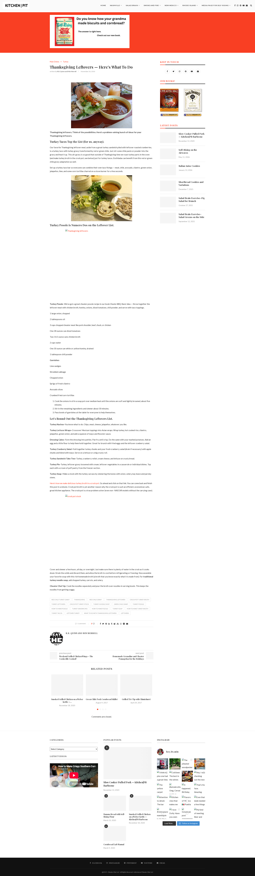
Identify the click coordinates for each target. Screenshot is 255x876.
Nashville (115, 5)
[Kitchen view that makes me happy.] (174, 800)
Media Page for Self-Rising (215, 5)
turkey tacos (57, 613)
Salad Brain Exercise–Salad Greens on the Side (191, 216)
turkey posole (138, 604)
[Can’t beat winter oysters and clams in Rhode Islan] (187, 776)
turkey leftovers (58, 604)
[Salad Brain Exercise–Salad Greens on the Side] (168, 218)
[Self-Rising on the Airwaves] (168, 153)
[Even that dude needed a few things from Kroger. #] (199, 800)
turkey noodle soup (101, 604)
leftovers (125, 613)
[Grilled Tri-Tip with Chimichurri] (136, 685)
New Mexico (171, 5)
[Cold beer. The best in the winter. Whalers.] (174, 776)
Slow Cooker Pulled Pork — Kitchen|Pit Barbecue (191, 135)
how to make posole (60, 609)
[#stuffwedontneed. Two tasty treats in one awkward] (199, 763)
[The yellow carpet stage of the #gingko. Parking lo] (162, 788)
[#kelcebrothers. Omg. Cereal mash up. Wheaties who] (174, 788)
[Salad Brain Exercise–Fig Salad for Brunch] (168, 202)
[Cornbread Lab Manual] (114, 833)
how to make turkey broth (137, 609)
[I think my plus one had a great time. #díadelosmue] (162, 776)
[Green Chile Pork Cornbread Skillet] (102, 685)
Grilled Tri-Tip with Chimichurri (136, 699)
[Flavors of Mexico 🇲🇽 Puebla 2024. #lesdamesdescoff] (187, 800)
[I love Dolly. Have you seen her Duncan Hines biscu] (174, 813)
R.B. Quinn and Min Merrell (66, 71)
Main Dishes (54, 62)
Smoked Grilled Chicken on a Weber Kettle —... (67, 700)
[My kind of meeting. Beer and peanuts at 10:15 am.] (199, 813)
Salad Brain (132, 5)
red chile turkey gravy (61, 599)
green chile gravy (121, 604)
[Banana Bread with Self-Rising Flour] (114, 803)
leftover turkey (73, 613)
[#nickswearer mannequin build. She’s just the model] (162, 813)
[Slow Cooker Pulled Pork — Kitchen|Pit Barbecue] (168, 137)
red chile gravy (96, 599)
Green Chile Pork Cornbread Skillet (102, 699)
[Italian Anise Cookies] (168, 170)
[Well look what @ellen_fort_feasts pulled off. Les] (162, 763)
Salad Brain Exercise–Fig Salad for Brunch (192, 199)
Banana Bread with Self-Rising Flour (114, 815)
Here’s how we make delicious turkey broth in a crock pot (74, 483)
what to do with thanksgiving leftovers (100, 613)
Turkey (65, 62)
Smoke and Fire (151, 5)
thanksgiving (79, 599)
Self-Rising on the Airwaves (188, 151)
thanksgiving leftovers (115, 599)
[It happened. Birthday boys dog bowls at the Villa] (187, 788)
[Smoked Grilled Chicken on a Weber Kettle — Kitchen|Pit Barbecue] (67, 685)
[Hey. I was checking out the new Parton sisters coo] (199, 776)
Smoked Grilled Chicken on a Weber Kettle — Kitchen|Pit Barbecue (139, 817)
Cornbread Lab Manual (113, 844)
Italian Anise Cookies (189, 166)
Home (103, 5)
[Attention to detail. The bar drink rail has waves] (162, 800)
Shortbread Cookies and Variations (191, 183)
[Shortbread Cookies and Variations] (168, 186)
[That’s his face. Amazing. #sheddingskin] (199, 788)
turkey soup (117, 609)
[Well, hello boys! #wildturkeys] (174, 763)
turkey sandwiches (79, 609)
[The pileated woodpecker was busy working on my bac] (187, 763)
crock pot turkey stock (79, 604)
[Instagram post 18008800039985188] (187, 813)
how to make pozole (100, 609)
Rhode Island (189, 5)
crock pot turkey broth (139, 599)
